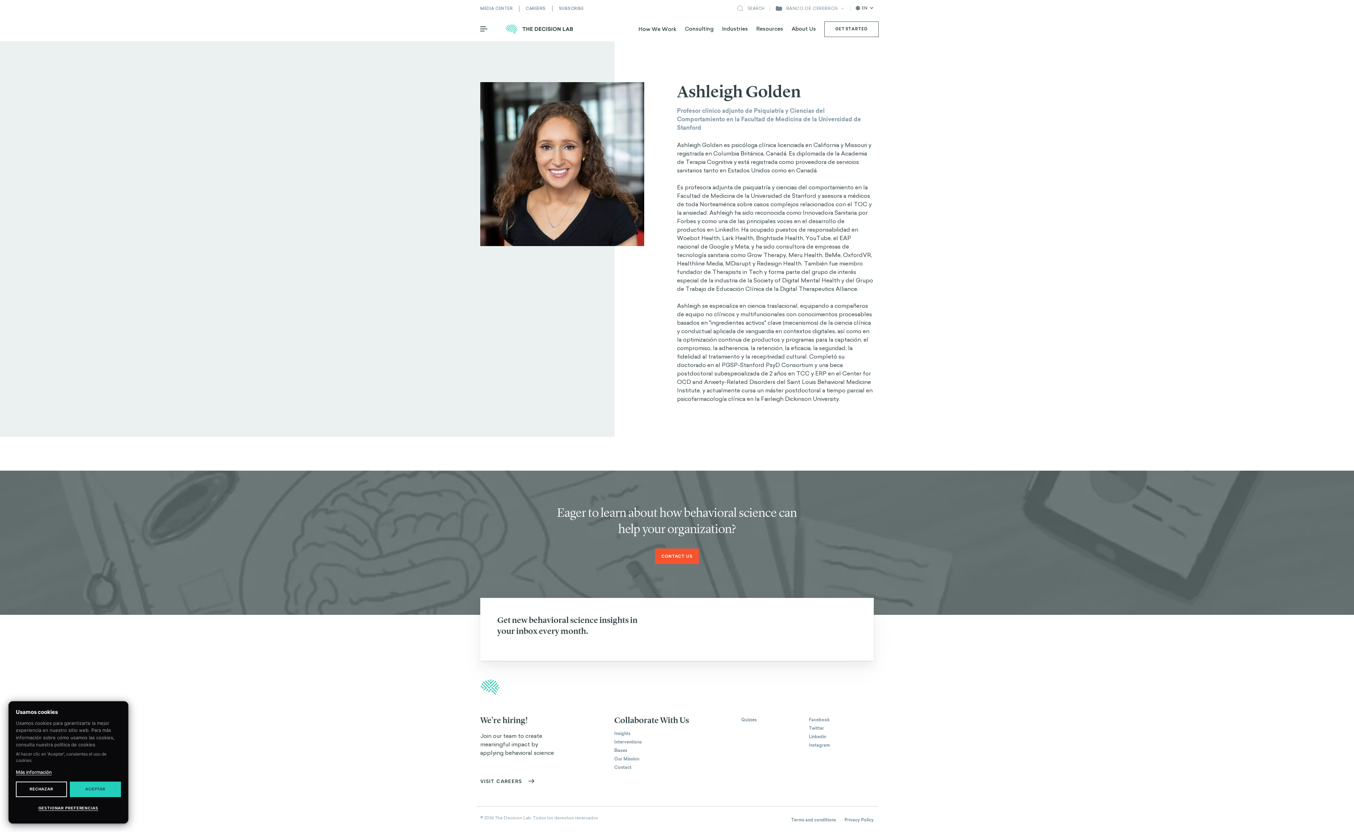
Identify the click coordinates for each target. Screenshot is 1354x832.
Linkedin (817, 737)
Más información (34, 772)
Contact (623, 767)
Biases (620, 750)
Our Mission (626, 759)
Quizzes (749, 720)
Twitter (816, 728)
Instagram (819, 745)
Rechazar (41, 789)
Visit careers (501, 781)
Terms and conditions (813, 820)
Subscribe (571, 8)
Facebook (819, 720)
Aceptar (95, 789)
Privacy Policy (859, 820)
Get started (851, 29)
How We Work (657, 29)
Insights (622, 733)
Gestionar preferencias (68, 808)
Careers (536, 8)
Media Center (496, 8)
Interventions (628, 742)
